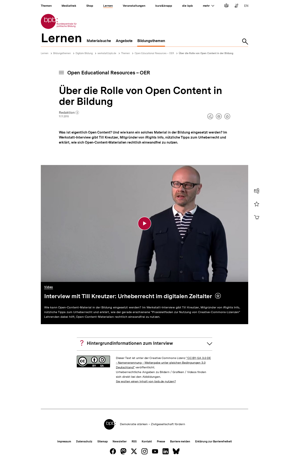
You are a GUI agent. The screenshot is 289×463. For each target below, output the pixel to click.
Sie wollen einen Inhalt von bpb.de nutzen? (146, 381)
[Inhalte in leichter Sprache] (226, 6)
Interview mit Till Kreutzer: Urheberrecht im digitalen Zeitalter (128, 296)
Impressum (64, 441)
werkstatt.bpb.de (107, 53)
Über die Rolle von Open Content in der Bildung (206, 53)
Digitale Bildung (84, 53)
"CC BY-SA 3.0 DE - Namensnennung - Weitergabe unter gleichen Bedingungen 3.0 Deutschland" (163, 362)
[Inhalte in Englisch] (246, 6)
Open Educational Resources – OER (154, 53)
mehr (208, 5)
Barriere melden (180, 441)
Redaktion (69, 113)
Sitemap (102, 441)
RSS (134, 441)
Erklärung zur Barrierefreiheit (213, 441)
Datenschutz (84, 441)
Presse (161, 441)
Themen (125, 53)
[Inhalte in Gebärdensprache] (236, 6)
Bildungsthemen (62, 53)
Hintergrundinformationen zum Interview (130, 343)
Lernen (44, 53)
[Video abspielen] (144, 223)
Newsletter (119, 441)
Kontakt (147, 441)
